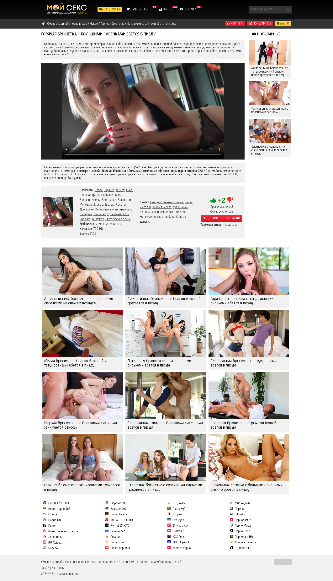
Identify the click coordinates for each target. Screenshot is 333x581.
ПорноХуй (178, 509)
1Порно (177, 514)
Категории (111, 9)
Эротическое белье (118, 219)
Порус (52, 526)
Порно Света (118, 514)
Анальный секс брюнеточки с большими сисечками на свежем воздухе (78, 301)
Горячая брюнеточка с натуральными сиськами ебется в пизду (241, 301)
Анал (129, 190)
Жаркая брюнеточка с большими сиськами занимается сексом (80, 425)
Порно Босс (242, 531)
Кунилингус (101, 214)
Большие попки (111, 195)
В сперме (86, 214)
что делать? (231, 224)
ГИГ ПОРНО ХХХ (59, 503)
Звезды (109, 204)
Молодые (86, 204)
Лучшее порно (141, 9)
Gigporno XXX (118, 503)
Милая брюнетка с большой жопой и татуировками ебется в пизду (75, 363)
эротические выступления (168, 212)
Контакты (57, 568)
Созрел (115, 537)
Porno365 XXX (119, 525)
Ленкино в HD (57, 537)
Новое (167, 9)
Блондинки (109, 200)
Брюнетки (124, 200)
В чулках (98, 219)
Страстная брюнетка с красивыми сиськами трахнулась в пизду (164, 487)
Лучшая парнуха (245, 542)
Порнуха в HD (244, 537)
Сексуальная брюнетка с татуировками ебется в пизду (243, 363)
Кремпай (125, 209)
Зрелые (98, 204)
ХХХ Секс (178, 537)
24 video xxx (180, 525)
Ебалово (53, 514)
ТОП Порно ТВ (181, 542)
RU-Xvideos (55, 542)
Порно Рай (117, 542)
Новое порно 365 (59, 509)
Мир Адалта (243, 503)
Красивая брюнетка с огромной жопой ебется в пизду (243, 425)
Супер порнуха (120, 548)
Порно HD (54, 520)
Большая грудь (90, 195)
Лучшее (109, 190)
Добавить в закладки (223, 218)
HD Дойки (178, 503)
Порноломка (243, 520)
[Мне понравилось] (213, 200)
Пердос (239, 509)
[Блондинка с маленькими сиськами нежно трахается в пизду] (270, 131)
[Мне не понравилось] (230, 200)
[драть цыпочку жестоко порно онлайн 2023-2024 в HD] (67, 9)
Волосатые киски (106, 209)
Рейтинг (236, 23)
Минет (120, 190)
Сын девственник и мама (166, 202)
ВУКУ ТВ (178, 531)
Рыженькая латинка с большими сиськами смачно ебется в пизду (246, 487)
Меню (284, 23)
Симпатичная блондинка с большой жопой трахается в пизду (164, 301)
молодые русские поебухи (157, 217)
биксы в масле (162, 207)
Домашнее (87, 209)
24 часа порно (181, 548)
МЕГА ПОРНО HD (121, 520)
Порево (53, 548)
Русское (121, 204)
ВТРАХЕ (240, 514)
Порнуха (189, 9)
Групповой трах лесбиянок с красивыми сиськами (269, 110)
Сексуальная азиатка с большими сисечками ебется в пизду (165, 425)
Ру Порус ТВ (243, 548)
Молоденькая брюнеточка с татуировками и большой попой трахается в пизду (269, 72)
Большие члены (90, 200)
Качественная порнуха (63, 531)
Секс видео (117, 531)
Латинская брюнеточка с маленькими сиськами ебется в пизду (159, 363)
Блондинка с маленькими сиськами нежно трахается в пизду (269, 150)
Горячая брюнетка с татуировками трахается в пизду (82, 487)
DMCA (45, 568)
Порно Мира (243, 525)
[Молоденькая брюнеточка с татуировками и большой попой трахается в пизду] (270, 52)
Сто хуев (178, 520)
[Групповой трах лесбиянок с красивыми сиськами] (270, 93)
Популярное (261, 23)
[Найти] (288, 10)
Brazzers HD (118, 509)
